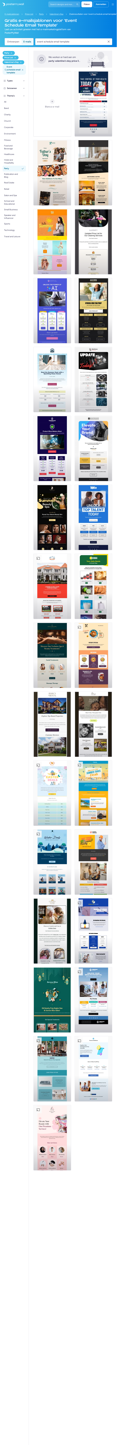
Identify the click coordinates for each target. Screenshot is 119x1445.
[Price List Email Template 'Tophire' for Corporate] (93, 517)
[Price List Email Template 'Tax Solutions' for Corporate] (93, 310)
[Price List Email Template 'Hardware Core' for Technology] (93, 379)
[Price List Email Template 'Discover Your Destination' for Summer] (93, 793)
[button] (24, 81)
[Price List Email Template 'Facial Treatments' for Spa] (52, 655)
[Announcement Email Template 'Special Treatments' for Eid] (52, 1000)
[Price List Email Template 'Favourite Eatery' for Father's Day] (52, 172)
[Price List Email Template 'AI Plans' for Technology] (52, 310)
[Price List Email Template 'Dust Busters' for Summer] (52, 379)
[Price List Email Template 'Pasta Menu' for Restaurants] (93, 655)
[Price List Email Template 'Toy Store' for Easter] (52, 793)
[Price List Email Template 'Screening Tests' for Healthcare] (93, 104)
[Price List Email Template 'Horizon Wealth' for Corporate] (93, 1000)
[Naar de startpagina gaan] (12, 4)
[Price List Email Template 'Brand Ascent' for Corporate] (93, 448)
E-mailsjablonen (12, 14)
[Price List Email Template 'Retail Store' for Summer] (52, 241)
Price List (29, 14)
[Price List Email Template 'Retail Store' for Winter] (52, 862)
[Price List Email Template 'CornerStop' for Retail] (93, 586)
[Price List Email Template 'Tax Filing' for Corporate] (93, 1069)
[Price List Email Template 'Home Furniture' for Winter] (52, 1069)
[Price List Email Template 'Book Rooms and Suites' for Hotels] (93, 172)
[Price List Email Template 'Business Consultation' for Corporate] (93, 931)
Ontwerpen (13, 41)
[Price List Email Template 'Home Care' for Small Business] (52, 931)
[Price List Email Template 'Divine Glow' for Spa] (52, 1137)
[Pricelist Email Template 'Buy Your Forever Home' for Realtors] (52, 586)
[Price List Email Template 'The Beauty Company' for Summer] (52, 517)
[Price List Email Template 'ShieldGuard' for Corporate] (52, 448)
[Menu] (113, 4)
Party (41, 14)
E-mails (27, 41)
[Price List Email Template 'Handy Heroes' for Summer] (93, 862)
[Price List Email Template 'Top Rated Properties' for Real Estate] (52, 724)
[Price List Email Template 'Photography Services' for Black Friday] (93, 724)
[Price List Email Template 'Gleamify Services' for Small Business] (93, 241)
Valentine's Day (56, 14)
